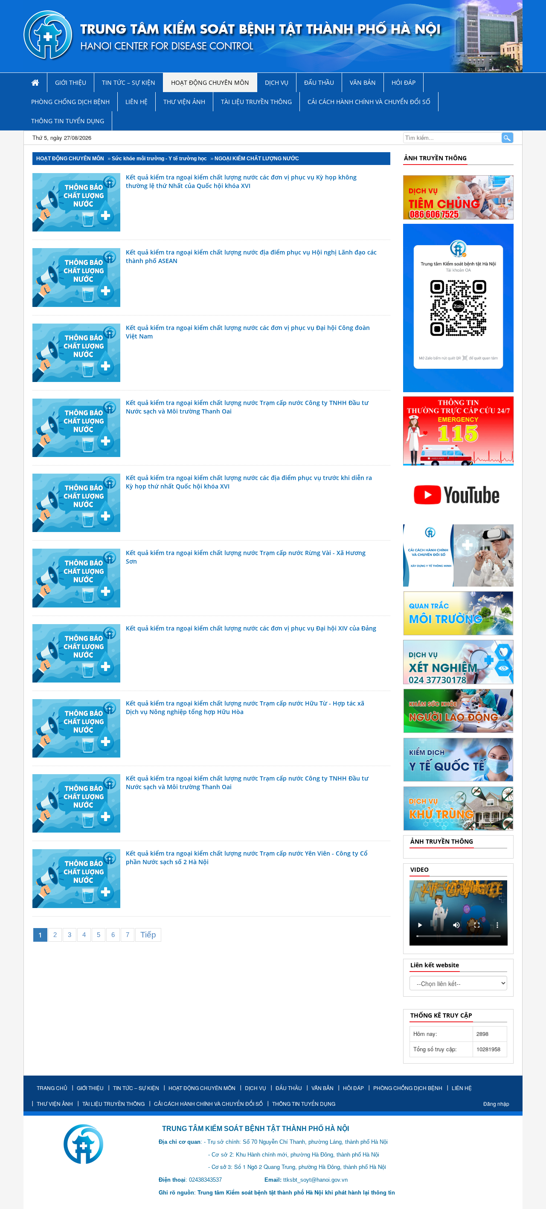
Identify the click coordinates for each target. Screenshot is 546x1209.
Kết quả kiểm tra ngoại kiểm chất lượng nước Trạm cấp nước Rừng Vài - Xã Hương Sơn (246, 557)
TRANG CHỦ (52, 1087)
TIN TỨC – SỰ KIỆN (128, 82)
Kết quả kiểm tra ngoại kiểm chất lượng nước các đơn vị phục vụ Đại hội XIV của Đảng (251, 628)
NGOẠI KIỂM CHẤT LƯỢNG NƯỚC (257, 159)
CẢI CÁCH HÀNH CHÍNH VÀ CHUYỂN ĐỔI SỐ (369, 102)
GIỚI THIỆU (70, 82)
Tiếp (148, 934)
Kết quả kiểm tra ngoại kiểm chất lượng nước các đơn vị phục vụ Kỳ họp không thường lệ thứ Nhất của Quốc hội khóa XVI (241, 181)
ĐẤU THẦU (319, 82)
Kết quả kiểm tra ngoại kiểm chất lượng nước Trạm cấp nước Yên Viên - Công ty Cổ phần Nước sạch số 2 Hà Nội (247, 857)
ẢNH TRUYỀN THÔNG (435, 158)
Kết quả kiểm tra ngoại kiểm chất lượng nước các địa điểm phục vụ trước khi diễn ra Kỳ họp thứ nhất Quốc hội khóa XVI (249, 482)
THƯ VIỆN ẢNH (184, 102)
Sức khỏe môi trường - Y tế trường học (159, 159)
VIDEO (419, 869)
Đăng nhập (496, 1103)
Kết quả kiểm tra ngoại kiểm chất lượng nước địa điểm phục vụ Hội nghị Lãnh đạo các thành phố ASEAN (251, 256)
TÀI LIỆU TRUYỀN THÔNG (256, 102)
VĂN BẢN (363, 82)
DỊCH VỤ (276, 82)
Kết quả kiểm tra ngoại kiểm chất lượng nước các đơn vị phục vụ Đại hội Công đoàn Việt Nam (248, 332)
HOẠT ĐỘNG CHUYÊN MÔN (210, 82)
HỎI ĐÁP (403, 82)
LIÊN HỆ (136, 102)
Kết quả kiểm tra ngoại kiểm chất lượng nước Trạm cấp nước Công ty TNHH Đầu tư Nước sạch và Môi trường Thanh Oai (247, 407)
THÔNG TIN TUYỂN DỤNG (67, 121)
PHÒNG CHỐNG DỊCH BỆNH (70, 102)
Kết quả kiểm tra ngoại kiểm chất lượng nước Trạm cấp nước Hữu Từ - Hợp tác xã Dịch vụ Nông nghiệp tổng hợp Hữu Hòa (245, 707)
